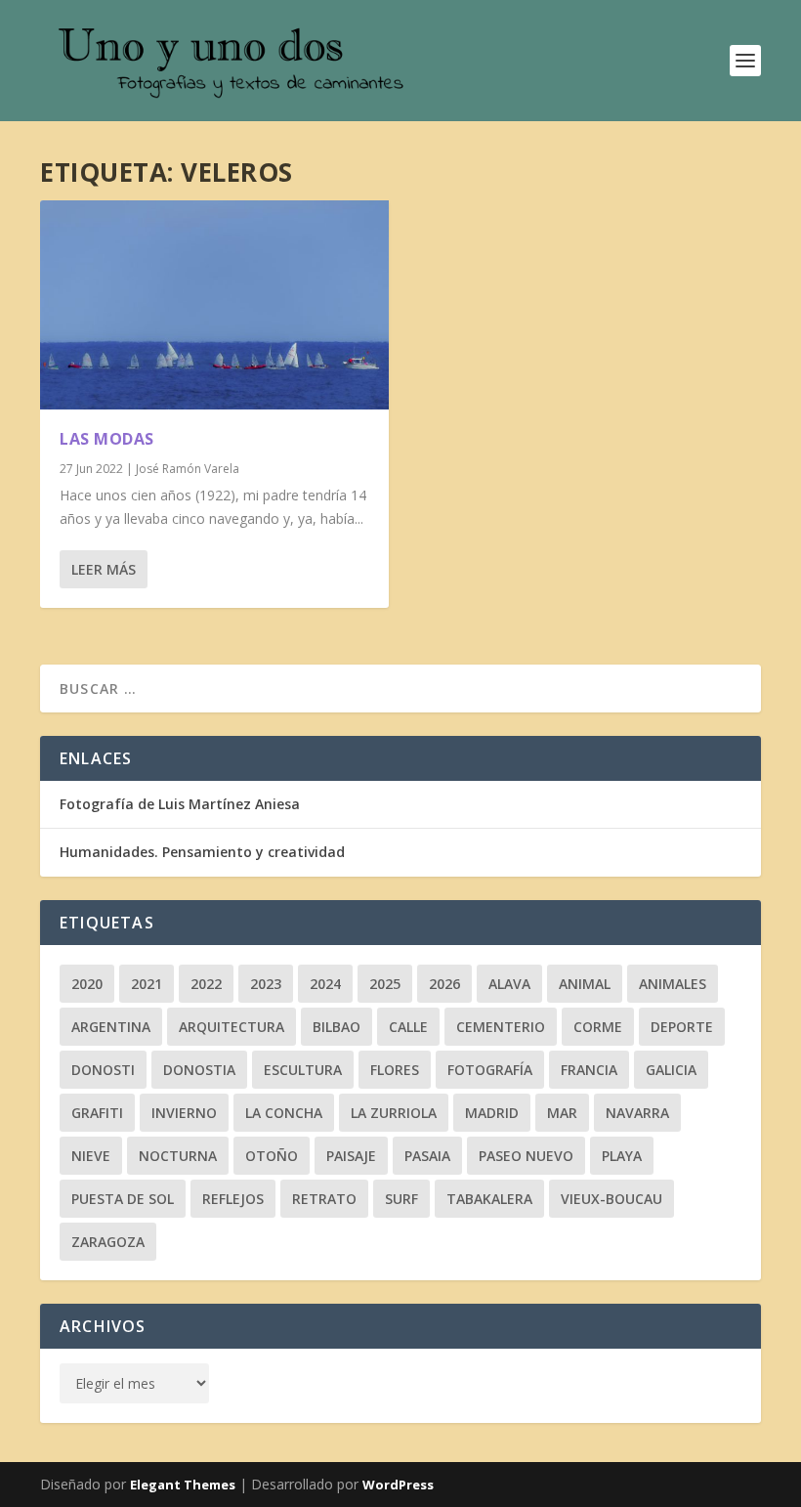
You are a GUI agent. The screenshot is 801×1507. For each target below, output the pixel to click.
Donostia (199, 1069)
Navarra (637, 1112)
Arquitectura (231, 1026)
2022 (206, 983)
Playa (622, 1155)
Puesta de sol (122, 1198)
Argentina (110, 1026)
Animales (672, 983)
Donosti (103, 1069)
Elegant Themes (182, 1484)
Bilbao (336, 1026)
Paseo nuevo (526, 1155)
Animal (585, 983)
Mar (562, 1112)
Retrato (324, 1198)
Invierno (184, 1112)
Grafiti (97, 1112)
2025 (384, 983)
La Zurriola (394, 1112)
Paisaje (351, 1155)
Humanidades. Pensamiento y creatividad (202, 851)
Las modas (107, 439)
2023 (265, 983)
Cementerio (500, 1026)
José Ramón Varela (187, 468)
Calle (408, 1026)
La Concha (283, 1112)
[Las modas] (214, 304)
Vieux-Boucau (611, 1198)
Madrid (492, 1112)
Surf (401, 1198)
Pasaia (427, 1155)
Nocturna (178, 1155)
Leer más (103, 569)
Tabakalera (489, 1198)
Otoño (271, 1155)
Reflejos (233, 1198)
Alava (509, 983)
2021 (146, 983)
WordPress (398, 1484)
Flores (394, 1069)
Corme (597, 1026)
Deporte (682, 1026)
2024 (325, 983)
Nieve (90, 1155)
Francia (589, 1069)
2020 (87, 983)
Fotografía (489, 1069)
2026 (444, 983)
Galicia (671, 1069)
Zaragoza (108, 1241)
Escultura (303, 1069)
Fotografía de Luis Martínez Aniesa (180, 804)
